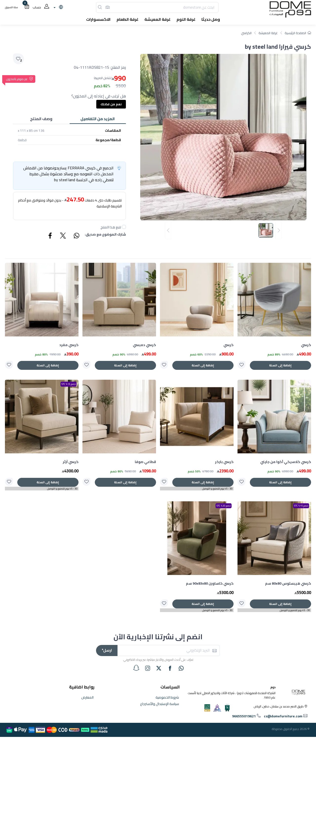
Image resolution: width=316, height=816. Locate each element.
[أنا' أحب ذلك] (241, 365)
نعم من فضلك (111, 104)
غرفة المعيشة (268, 33)
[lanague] (57, 7)
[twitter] (158, 668)
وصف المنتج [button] (41, 118)
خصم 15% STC (68, 384)
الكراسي (246, 33)
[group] (223, 230)
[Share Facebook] (50, 236)
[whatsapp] (181, 668)
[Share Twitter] (63, 236)
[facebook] (170, 668)
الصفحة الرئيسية (295, 33)
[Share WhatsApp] (76, 236)
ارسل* (107, 650)
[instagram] (147, 668)
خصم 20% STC (224, 505)
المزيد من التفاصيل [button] (97, 118)
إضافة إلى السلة (280, 365)
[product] (274, 299)
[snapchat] (136, 667)
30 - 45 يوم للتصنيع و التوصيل (217, 488)
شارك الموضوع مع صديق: (105, 235)
